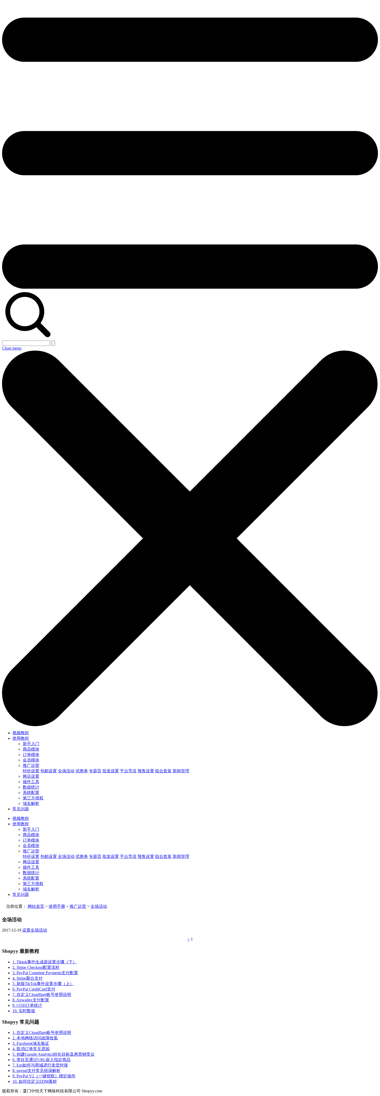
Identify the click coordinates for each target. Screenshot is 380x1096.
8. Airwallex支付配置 (30, 1000)
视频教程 (20, 733)
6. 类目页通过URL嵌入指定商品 (41, 1059)
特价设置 (31, 771)
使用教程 (20, 738)
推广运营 (31, 765)
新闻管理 (181, 771)
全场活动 (66, 771)
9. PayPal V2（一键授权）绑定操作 (43, 1076)
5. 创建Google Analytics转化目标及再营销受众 (53, 1054)
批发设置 (110, 771)
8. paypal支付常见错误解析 (36, 1070)
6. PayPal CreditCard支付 (33, 989)
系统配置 (31, 792)
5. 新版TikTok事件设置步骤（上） (43, 983)
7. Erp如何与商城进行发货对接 (40, 1065)
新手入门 (31, 744)
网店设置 (31, 776)
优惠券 (81, 771)
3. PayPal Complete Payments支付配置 (45, 973)
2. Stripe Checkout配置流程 (35, 967)
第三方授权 (33, 798)
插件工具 (31, 782)
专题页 (95, 771)
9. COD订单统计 (27, 1005)
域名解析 (31, 803)
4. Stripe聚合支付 (27, 978)
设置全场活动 (34, 930)
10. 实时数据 (23, 1011)
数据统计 (31, 787)
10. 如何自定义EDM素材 (34, 1081)
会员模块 (31, 760)
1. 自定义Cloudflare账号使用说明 (41, 1032)
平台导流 (128, 771)
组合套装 (163, 771)
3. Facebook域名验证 (30, 1043)
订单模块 (31, 754)
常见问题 (20, 809)
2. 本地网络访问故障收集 (35, 1038)
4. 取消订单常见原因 (31, 1049)
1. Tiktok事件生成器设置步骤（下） (44, 962)
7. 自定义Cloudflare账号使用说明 (41, 994)
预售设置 (146, 771)
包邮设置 (48, 771)
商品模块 (31, 749)
